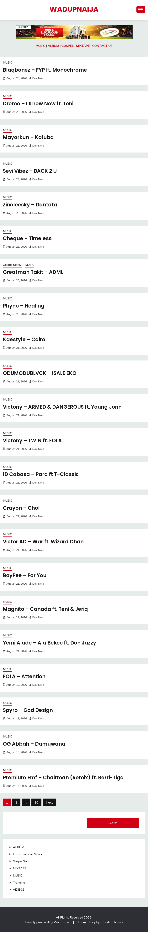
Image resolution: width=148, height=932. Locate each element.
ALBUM (53, 46)
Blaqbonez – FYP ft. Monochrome (45, 69)
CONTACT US (102, 46)
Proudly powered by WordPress (47, 922)
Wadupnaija (74, 9)
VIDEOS (18, 889)
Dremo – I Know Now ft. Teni (38, 103)
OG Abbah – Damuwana (34, 743)
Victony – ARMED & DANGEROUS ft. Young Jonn (62, 406)
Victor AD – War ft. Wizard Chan (43, 541)
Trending (19, 882)
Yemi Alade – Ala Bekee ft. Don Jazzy (49, 642)
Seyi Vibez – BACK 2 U (30, 171)
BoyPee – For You (25, 575)
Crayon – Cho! (21, 508)
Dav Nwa (38, 78)
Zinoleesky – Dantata (30, 204)
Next (49, 802)
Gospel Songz (12, 265)
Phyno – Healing (23, 305)
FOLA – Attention (24, 676)
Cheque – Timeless (27, 238)
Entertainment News (27, 854)
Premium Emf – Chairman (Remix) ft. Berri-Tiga (63, 777)
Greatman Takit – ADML (33, 272)
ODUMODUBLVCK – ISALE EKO (40, 373)
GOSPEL (67, 46)
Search (112, 823)
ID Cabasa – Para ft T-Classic (41, 474)
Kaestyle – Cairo (24, 339)
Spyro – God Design (28, 710)
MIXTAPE (83, 46)
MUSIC (40, 46)
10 (36, 802)
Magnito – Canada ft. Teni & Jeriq (45, 609)
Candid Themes (112, 922)
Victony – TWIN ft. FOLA (32, 440)
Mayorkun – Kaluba (28, 137)
